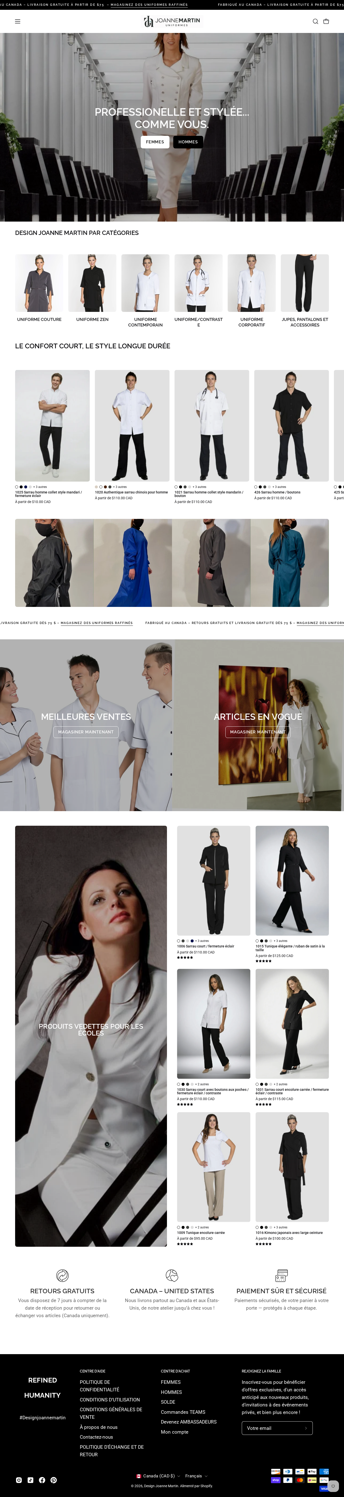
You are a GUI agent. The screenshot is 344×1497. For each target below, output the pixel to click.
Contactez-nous (96, 1437)
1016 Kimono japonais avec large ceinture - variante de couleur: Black (261, 1227)
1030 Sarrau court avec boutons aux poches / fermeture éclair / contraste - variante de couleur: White (178, 1084)
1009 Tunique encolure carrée (201, 1233)
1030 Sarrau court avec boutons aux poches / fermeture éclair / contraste (213, 1091)
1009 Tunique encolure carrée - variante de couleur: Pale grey (192, 1227)
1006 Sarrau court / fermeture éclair (205, 946)
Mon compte (174, 1432)
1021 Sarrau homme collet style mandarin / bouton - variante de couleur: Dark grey (185, 486)
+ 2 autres (202, 1084)
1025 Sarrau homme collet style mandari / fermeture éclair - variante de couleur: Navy (25, 486)
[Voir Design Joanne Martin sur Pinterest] (53, 1480)
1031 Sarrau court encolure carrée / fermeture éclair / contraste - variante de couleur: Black (261, 1084)
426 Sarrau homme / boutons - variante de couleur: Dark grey (264, 486)
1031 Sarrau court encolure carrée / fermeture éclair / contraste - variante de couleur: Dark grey (266, 1084)
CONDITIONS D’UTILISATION (110, 1400)
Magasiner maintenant (86, 732)
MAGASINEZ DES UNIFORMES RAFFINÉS (149, 5)
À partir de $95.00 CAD (195, 1238)
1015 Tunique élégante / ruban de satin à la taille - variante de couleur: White (257, 940)
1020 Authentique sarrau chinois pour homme (131, 492)
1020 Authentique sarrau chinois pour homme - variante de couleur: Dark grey (110, 486)
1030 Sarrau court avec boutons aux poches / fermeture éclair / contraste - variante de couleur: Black (183, 1084)
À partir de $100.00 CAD (274, 1238)
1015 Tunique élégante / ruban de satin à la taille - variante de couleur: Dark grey (266, 940)
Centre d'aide (92, 1371)
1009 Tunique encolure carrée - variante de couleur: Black (183, 1227)
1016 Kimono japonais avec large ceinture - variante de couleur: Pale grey (270, 1227)
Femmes (155, 142)
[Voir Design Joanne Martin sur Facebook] (42, 1480)
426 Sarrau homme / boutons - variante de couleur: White (255, 486)
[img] (185, 957)
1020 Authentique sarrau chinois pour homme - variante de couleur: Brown (105, 486)
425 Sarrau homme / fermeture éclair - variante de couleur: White (335, 486)
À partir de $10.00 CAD (33, 502)
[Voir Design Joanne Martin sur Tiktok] (30, 1480)
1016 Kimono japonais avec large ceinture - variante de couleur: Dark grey (266, 1227)
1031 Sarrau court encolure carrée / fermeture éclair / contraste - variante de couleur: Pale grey (270, 1084)
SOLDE (168, 1402)
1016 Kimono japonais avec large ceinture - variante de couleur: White (257, 1227)
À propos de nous (99, 1427)
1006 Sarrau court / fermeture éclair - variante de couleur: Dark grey (183, 940)
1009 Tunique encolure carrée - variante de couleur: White (178, 1227)
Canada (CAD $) (159, 1475)
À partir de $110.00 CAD (113, 498)
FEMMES (171, 1382)
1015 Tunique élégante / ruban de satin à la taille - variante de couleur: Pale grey (270, 940)
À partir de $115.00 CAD (274, 1099)
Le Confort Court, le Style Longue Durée (92, 346)
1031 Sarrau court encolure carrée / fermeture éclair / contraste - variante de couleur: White (257, 1084)
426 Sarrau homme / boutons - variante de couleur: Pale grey (269, 486)
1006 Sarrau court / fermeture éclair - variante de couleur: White (178, 940)
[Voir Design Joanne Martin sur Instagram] (19, 1480)
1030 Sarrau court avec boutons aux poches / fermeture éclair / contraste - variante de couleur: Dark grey (187, 1084)
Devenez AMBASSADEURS (189, 1422)
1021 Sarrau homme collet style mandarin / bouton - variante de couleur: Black (180, 486)
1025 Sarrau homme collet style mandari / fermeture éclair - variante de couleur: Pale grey (30, 486)
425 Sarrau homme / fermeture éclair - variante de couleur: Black (339, 486)
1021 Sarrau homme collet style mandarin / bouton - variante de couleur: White (176, 486)
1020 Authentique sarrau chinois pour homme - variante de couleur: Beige (96, 486)
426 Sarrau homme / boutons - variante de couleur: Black (260, 486)
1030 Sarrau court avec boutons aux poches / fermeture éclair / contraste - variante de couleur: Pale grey (192, 1084)
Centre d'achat (175, 1371)
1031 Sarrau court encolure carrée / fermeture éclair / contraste (292, 1091)
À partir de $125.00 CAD (274, 956)
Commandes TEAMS (183, 1412)
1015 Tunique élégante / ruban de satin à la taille (290, 948)
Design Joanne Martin (161, 1486)
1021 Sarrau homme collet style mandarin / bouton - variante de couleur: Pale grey (189, 486)
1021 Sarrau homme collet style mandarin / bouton (209, 494)
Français (193, 1475)
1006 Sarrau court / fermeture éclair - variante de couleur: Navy (192, 940)
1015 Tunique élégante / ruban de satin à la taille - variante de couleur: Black (261, 940)
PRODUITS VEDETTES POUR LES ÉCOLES (91, 1030)
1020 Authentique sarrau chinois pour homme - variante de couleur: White (100, 486)
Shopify (206, 1486)
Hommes (188, 142)
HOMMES (171, 1392)
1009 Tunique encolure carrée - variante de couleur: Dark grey (187, 1227)
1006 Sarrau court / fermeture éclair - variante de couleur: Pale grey (187, 940)
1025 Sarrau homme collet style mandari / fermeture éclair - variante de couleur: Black (21, 486)
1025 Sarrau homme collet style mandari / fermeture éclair (48, 494)
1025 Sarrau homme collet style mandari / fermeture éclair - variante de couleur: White (16, 486)
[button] (315, 21)
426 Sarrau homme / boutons (277, 492)
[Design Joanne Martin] (172, 21)
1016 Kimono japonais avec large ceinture (289, 1233)
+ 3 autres (40, 486)
